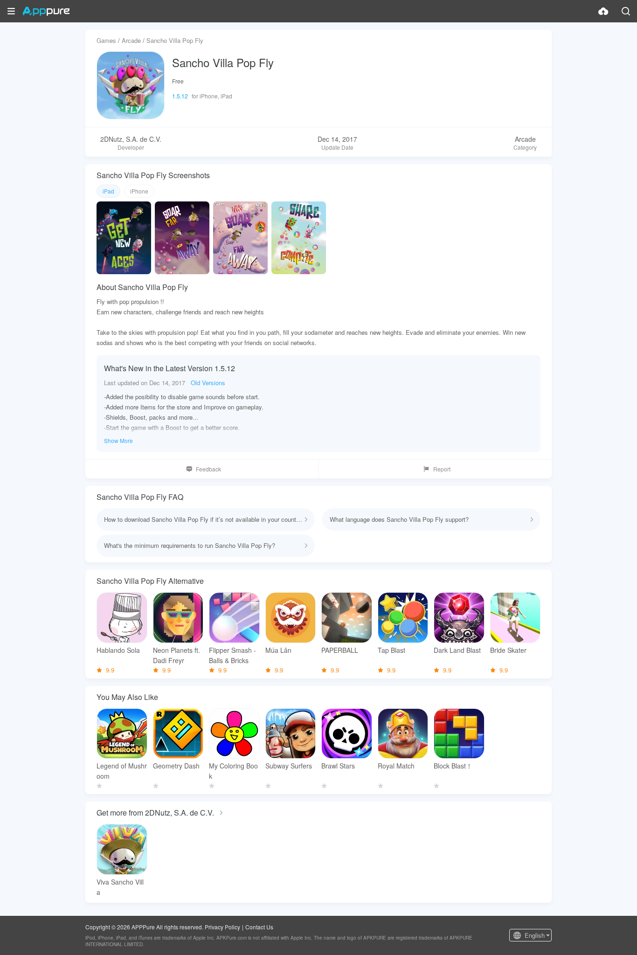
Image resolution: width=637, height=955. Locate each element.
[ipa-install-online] (603, 11)
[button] (11, 11)
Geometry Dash (176, 765)
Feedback (208, 469)
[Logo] (45, 11)
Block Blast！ (453, 765)
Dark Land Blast (457, 650)
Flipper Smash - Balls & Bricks (232, 655)
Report (441, 469)
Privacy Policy (222, 927)
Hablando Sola (118, 650)
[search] (626, 11)
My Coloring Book (233, 771)
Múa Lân (278, 650)
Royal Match (396, 765)
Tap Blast (391, 650)
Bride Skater (508, 650)
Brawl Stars (338, 765)
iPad (108, 191)
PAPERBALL (339, 650)
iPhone (139, 191)
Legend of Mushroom (122, 771)
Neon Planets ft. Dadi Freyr (176, 655)
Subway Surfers (288, 765)
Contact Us (259, 927)
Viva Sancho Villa (120, 887)
